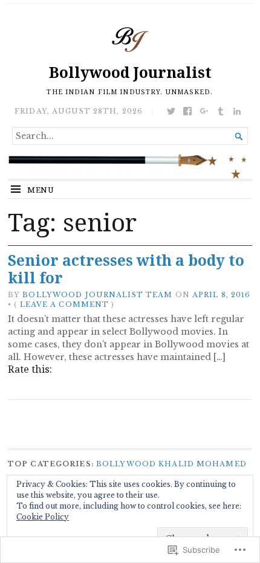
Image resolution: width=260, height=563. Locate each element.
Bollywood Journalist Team (97, 295)
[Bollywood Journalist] (130, 166)
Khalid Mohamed (202, 464)
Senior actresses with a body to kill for (126, 269)
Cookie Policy (42, 516)
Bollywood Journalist (130, 72)
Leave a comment (64, 304)
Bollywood (126, 464)
